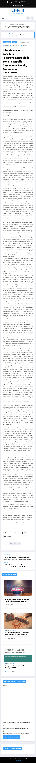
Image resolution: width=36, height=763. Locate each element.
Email (4, 711)
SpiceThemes (18, 760)
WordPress (19, 759)
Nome (4, 702)
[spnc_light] (32, 18)
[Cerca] (28, 18)
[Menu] (3, 18)
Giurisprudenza (7, 42)
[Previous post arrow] (32, 557)
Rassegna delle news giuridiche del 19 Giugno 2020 (16, 667)
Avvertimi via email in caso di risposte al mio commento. (15, 728)
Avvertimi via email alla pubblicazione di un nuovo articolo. (16, 733)
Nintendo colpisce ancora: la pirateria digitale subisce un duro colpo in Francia (17, 600)
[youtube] (22, 5)
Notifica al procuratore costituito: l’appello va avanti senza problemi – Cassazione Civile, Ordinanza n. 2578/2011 (17, 558)
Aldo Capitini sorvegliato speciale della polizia (20, 34)
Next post (5, 562)
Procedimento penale (25, 42)
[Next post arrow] (32, 566)
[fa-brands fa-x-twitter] (16, 5)
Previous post (6, 554)
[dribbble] (18, 5)
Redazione (6, 45)
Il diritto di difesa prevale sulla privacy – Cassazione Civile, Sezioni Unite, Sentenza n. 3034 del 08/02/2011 (16, 566)
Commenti (5, 685)
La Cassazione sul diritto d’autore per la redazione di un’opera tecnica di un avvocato (17, 633)
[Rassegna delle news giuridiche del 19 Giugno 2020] (18, 654)
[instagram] (20, 5)
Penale (14, 42)
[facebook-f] (13, 5)
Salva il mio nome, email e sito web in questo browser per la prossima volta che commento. (16, 723)
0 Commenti (25, 45)
